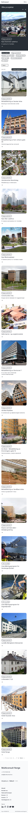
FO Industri (5, 60)
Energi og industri (20, 55)
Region (4, 65)
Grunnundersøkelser (16, 58)
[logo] (5, 2)
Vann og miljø (5, 58)
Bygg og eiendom (16, 53)
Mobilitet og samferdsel (8, 55)
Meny (25, 2)
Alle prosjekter (5, 53)
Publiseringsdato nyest (18, 69)
